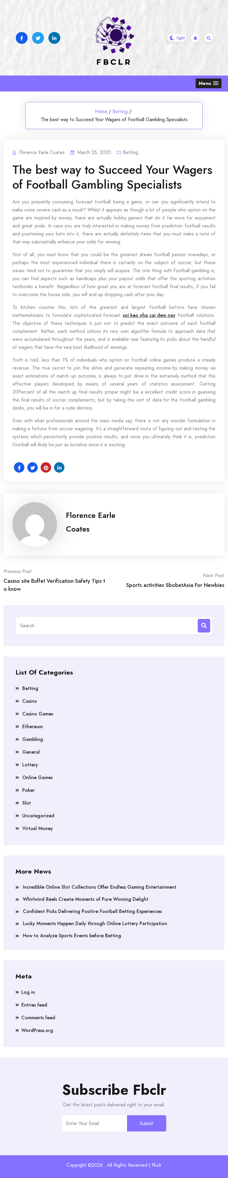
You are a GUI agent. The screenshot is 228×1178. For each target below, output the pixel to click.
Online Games (37, 777)
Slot (26, 803)
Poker (28, 790)
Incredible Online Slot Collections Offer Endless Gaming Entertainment (99, 887)
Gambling (32, 739)
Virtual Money (37, 828)
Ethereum (32, 726)
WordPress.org (37, 1030)
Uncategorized (38, 815)
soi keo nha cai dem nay (149, 315)
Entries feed (34, 1005)
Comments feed (38, 1017)
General (31, 752)
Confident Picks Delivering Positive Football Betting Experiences (92, 911)
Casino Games (37, 713)
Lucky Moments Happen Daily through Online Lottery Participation (95, 923)
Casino (29, 701)
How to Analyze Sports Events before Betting (72, 935)
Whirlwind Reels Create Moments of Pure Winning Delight (85, 899)
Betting (120, 111)
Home (101, 111)
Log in (28, 992)
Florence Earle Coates (90, 522)
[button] (208, 83)
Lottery (30, 764)
